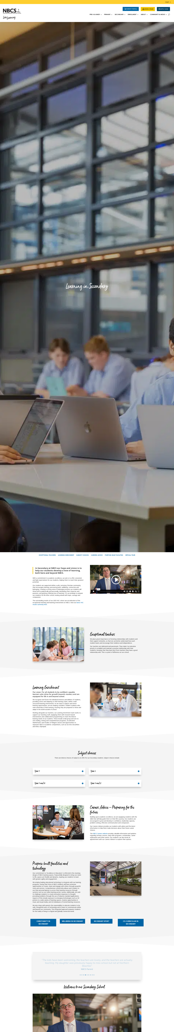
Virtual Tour (130, 555)
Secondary (119, 14)
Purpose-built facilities (114, 555)
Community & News (157, 14)
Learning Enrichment (66, 555)
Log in (167, 2)
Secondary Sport (101, 921)
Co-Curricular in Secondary (130, 922)
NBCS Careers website (100, 833)
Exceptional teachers (47, 555)
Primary (107, 14)
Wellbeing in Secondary (72, 921)
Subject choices (82, 555)
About (143, 14)
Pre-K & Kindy (95, 14)
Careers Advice (97, 555)
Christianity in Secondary (43, 922)
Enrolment (132, 14)
